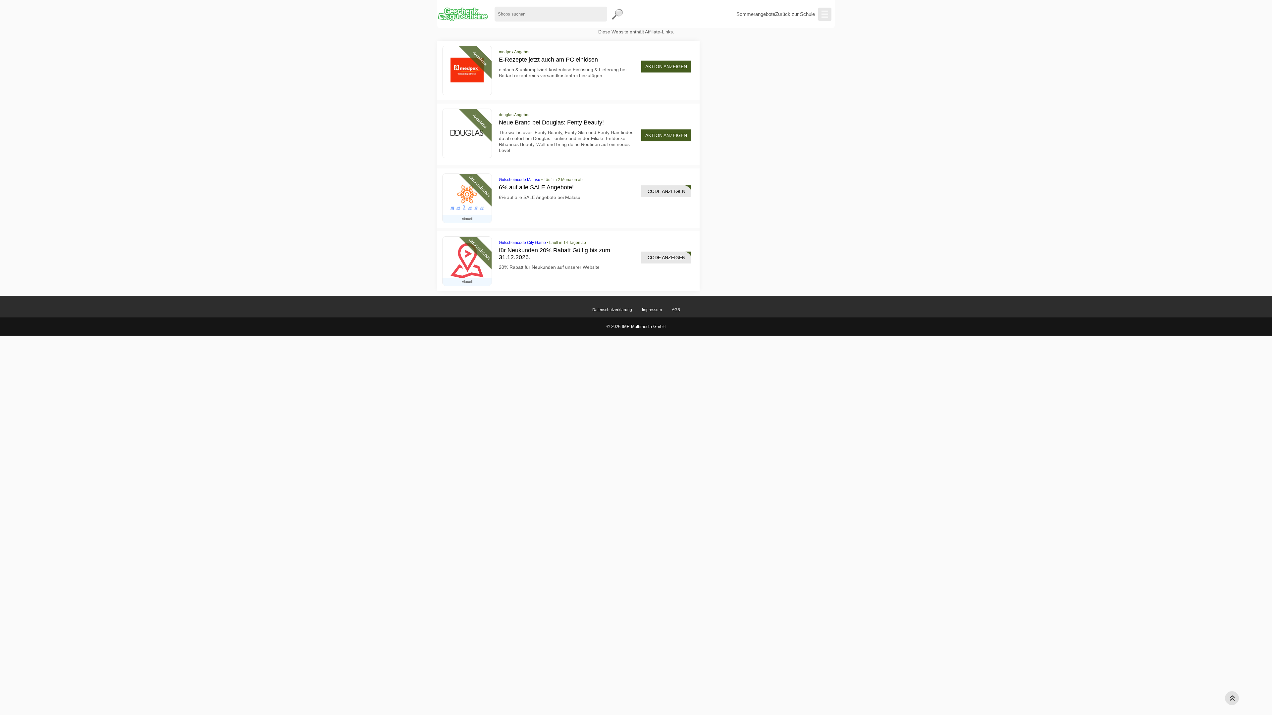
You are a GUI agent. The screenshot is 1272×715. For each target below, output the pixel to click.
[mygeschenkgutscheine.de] (462, 14)
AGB (676, 310)
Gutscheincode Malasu (519, 179)
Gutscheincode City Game (522, 242)
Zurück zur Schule (795, 14)
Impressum (652, 310)
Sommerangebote (755, 14)
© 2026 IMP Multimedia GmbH (636, 326)
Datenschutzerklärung (612, 310)
